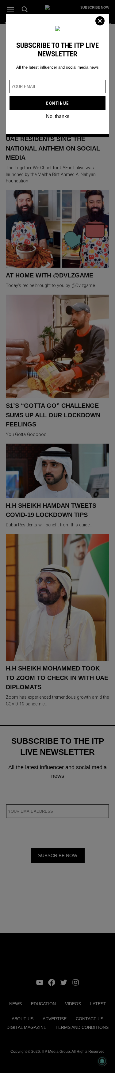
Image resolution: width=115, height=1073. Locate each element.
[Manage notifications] (102, 1061)
